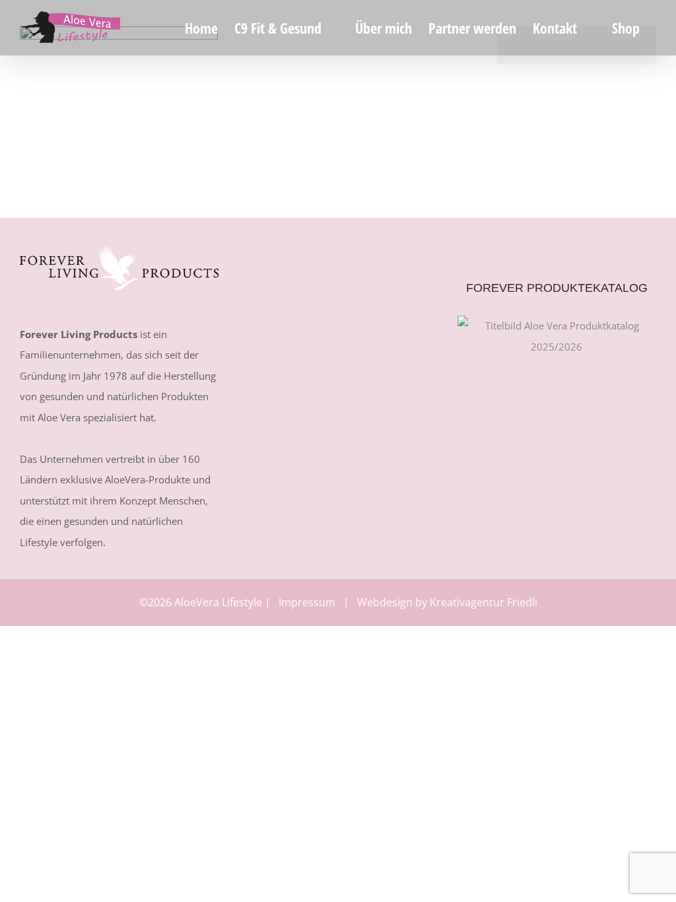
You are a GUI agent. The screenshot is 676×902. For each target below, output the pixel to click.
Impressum (307, 602)
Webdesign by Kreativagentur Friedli (447, 602)
